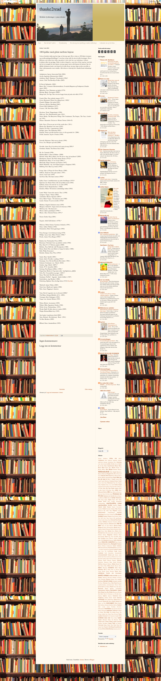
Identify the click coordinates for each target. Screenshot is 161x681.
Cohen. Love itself (110, 484)
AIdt (116, 458)
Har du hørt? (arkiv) (50, 43)
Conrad (119, 484)
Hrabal (104, 533)
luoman (82, 660)
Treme (119, 614)
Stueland (107, 605)
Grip (116, 520)
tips (107, 614)
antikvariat (100, 462)
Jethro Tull (100, 540)
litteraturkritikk (118, 553)
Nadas (109, 569)
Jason (107, 538)
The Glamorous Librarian (107, 149)
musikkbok (111, 567)
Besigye (119, 469)
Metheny (109, 564)
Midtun (113, 564)
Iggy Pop (110, 536)
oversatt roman (107, 581)
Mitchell (117, 564)
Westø (118, 625)
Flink (107, 510)
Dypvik (109, 497)
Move (120, 565)
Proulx (111, 586)
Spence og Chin (102, 603)
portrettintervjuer (110, 584)
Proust (115, 586)
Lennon (119, 549)
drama (111, 494)
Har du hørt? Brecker (107, 525)
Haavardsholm (101, 536)
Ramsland (100, 588)
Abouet (99, 458)
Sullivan (115, 605)
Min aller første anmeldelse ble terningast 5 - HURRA (114, 133)
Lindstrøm (100, 553)
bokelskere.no (103, 646)
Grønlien (100, 521)
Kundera (106, 547)
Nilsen (120, 571)
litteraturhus (110, 553)
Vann (120, 619)
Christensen (110, 483)
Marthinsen (100, 562)
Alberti (120, 458)
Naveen (117, 569)
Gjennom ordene (105, 422)
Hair (99, 523)
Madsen (115, 558)
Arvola (112, 464)
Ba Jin (99, 465)
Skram (110, 601)
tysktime (101, 618)
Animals (119, 460)
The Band (119, 610)
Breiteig (116, 475)
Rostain (119, 592)
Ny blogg (110, 355)
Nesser (107, 571)
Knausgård (114, 544)
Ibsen (106, 536)
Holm (106, 531)
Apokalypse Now (112, 462)
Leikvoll (115, 549)
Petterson (105, 583)
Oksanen (108, 579)
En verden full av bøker (106, 383)
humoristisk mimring (112, 533)
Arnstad (105, 464)
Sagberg (100, 595)
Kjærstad (105, 544)
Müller (116, 567)
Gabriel (116, 516)
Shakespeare (110, 599)
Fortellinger (101, 514)
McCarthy (119, 562)
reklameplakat (101, 590)
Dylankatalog (63, 43)
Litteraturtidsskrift (102, 555)
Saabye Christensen (102, 610)
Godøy (99, 520)
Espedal (100, 507)
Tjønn (109, 614)
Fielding (113, 508)
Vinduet (110, 623)
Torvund (116, 614)
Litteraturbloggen (105, 369)
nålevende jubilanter (112, 577)
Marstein (119, 560)
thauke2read (50, 9)
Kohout (99, 545)
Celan (105, 483)
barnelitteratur (111, 466)
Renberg (108, 590)
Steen (116, 603)
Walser (108, 625)
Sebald (114, 597)
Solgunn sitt (103, 131)
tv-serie (116, 616)
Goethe (103, 520)
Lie (105, 551)
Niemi (116, 571)
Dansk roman (114, 488)
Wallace (105, 625)
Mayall (114, 562)
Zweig (115, 627)
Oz (99, 583)
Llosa (105, 556)
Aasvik (119, 629)
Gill (114, 518)
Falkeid (104, 509)
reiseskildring (118, 588)
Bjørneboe (119, 472)
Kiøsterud (100, 544)
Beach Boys (108, 467)
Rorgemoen (115, 592)
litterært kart (101, 556)
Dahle (104, 488)
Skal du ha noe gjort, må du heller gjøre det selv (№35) (113, 63)
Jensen (119, 538)
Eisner (120, 499)
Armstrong (118, 462)
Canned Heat (118, 479)
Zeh (110, 627)
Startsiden (62, 389)
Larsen (118, 547)
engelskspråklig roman (114, 503)
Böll (106, 479)
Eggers (110, 499)
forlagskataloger (111, 512)
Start (39, 43)
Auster (119, 464)
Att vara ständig (104, 280)
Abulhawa (105, 458)
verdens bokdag (109, 621)
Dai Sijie (108, 488)
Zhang (112, 627)
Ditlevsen (115, 492)
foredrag (119, 510)
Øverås (104, 629)
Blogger (92, 660)
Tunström (112, 616)
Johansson (111, 540)
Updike (119, 618)
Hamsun (111, 523)
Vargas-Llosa (101, 621)
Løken (107, 558)
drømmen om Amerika (109, 496)
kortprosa (119, 546)
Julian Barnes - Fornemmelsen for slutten (112, 325)
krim (99, 547)
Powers (116, 584)
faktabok (100, 508)
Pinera (109, 583)
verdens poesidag (117, 621)
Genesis (111, 518)
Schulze (110, 597)
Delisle (105, 492)
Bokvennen (108, 475)
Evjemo (109, 507)
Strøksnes (103, 605)
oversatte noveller (117, 581)
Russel (105, 594)
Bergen (111, 469)
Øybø (107, 629)
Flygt (111, 510)
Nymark (119, 575)
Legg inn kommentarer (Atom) (54, 392)
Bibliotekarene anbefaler (107, 308)
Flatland (119, 508)
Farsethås (109, 508)
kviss (115, 547)
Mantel (104, 560)
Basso (99, 467)
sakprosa (105, 596)
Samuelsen (115, 596)
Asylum (102, 178)
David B (104, 490)
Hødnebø (116, 534)
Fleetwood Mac (101, 510)
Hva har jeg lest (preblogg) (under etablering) (83, 43)
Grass (109, 520)
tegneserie (109, 610)
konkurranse (109, 545)
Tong (112, 614)
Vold (113, 623)
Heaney (115, 527)
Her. (101, 151)
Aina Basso (103, 417)
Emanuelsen (118, 501)
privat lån (100, 586)
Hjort (99, 531)
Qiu (117, 586)
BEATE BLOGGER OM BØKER (109, 353)
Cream (103, 486)
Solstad (117, 601)
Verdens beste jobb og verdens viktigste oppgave (108, 294)
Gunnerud (110, 521)
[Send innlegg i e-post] (61, 335)
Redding (112, 588)
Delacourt (100, 492)
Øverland (100, 629)
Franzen (110, 516)
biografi (114, 472)
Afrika (111, 458)
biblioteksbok (103, 471)
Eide (117, 499)
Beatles (114, 467)
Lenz (99, 551)
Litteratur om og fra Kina (107, 43)
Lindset (119, 551)
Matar (111, 562)
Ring (106, 592)
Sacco (120, 594)
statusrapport (110, 603)
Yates (102, 627)
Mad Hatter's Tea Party (107, 245)
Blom (113, 473)
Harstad (116, 525)
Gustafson (115, 521)
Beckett (99, 469)
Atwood (116, 464)
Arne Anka (100, 464)
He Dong (104, 527)
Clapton (119, 483)
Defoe (120, 490)
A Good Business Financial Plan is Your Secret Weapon (109, 371)
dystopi (113, 498)
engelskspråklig (101, 503)
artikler (109, 464)
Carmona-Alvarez (114, 481)
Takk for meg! (111, 392)
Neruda (103, 571)
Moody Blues (104, 565)
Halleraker (106, 523)
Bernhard (115, 469)
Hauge (119, 525)
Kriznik (102, 547)
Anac (106, 460)
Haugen (100, 527)
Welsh (115, 625)
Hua (107, 533)
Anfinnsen (115, 460)
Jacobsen (103, 538)
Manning (100, 560)
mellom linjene (104, 187)
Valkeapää (104, 619)
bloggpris (109, 473)
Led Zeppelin (110, 549)
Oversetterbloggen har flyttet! (107, 341)
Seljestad (119, 597)
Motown (116, 565)
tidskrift (103, 614)
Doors (104, 494)
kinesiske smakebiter (108, 542)
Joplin (115, 540)
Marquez (114, 560)
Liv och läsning (112, 162)
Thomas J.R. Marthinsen (107, 60)
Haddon (119, 521)
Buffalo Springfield (106, 477)
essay (104, 507)
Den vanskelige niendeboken (107, 234)
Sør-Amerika (114, 608)
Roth (99, 594)
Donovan (100, 494)
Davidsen (109, 490)
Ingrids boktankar (105, 160)
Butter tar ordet (104, 79)
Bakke (105, 465)
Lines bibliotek (104, 233)
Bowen (113, 475)
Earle (99, 499)
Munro (100, 567)
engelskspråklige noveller (105, 505)
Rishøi (111, 592)
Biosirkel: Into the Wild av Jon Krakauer (113, 217)
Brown (120, 475)
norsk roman (103, 575)
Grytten (119, 520)
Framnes (105, 516)
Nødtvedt (105, 577)
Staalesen (111, 605)
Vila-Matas (105, 623)
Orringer (112, 579)
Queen (120, 586)
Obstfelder (103, 579)
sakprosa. (110, 595)
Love (117, 556)
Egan (102, 499)
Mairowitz (119, 558)
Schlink (106, 597)
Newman (112, 571)
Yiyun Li (106, 627)
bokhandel (103, 475)
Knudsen (119, 544)
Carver (99, 483)
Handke (115, 523)
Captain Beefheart (105, 481)
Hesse (120, 529)
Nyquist (100, 577)
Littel (106, 553)
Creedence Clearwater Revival (111, 486)
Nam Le (113, 569)
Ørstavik (119, 627)
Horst (113, 531)
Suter (99, 606)
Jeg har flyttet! (104, 409)
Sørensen (119, 608)
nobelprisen (101, 573)
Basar (120, 466)
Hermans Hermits (110, 529)
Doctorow (119, 492)
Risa (108, 592)
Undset (115, 618)
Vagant (100, 619)
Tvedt (120, 616)
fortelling (119, 512)
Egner (113, 499)
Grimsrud (113, 520)
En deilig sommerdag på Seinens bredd (113, 115)
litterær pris (111, 555)
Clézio (99, 484)
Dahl (101, 488)
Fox (114, 514)
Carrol (120, 481)
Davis (113, 490)
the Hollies (100, 612)
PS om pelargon (104, 281)
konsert (114, 546)
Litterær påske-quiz (113, 264)
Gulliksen (105, 522)
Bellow (103, 469)
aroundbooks (104, 113)
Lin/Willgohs (110, 551)
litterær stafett (118, 555)
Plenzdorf (119, 583)
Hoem (102, 531)
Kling (109, 544)
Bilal (111, 472)
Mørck (120, 567)
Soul (120, 601)
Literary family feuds (105, 179)
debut (116, 490)
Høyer (120, 534)
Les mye (102, 96)
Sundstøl (119, 605)
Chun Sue (115, 483)
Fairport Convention (116, 507)
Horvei (117, 531)
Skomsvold (105, 601)
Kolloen (104, 545)
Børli (109, 479)
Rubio (102, 594)
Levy (103, 551)
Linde (115, 551)
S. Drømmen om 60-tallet (113, 594)
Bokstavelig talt (104, 215)
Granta (106, 520)
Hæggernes (109, 534)
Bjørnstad (104, 473)
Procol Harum (106, 586)
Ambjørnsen (101, 460)
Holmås (110, 531)
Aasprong (115, 629)
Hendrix (104, 529)
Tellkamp (114, 610)
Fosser (108, 514)
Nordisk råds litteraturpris (113, 573)
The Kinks (106, 612)
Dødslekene (118, 498)
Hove (120, 531)
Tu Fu (108, 616)
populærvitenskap (102, 584)
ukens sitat (107, 618)
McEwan (100, 564)
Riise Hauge (101, 592)
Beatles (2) (118, 467)
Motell (112, 565)
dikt (108, 492)
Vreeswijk (100, 625)
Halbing (102, 523)
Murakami (105, 567)
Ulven (112, 618)
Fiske (116, 509)
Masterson (106, 562)
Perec (101, 583)
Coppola (100, 486)
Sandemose (101, 597)
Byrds (114, 477)
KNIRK (102, 408)
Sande (120, 595)
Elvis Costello (111, 501)
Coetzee (103, 484)
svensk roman (106, 606)
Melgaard (105, 564)
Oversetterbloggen (105, 339)
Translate (111, 639)
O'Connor (119, 577)
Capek (99, 481)
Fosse (105, 514)
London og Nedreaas (111, 556)
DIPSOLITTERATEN (106, 262)
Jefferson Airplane (113, 538)
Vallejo (109, 619)
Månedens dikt (102, 569)
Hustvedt (119, 533)
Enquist (119, 505)
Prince (120, 584)
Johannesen (106, 540)
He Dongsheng (110, 527)
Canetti (113, 479)
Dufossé (116, 496)
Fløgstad (115, 510)
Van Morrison (115, 619)
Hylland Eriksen (102, 534)
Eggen (106, 499)
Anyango (105, 462)
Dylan (105, 498)
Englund (115, 505)
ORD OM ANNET (105, 391)
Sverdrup (113, 606)
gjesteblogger (118, 518)
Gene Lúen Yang (105, 518)
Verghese (100, 623)
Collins (116, 484)
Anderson (110, 460)
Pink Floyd (114, 583)
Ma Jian (111, 558)
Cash (103, 483)
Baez (103, 465)
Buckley (100, 477)
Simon (115, 599)
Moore (109, 566)
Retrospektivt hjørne (115, 590)
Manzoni (109, 560)
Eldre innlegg (88, 389)
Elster (104, 501)
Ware (112, 625)
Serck (106, 599)
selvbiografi (101, 599)
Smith (113, 601)
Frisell (113, 516)
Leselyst (102, 292)
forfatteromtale (101, 512)
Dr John (107, 494)
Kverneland (111, 547)
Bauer (103, 467)
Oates (99, 579)
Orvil (116, 579)
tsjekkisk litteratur (102, 616)
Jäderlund (119, 540)
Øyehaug (111, 629)
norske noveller (113, 575)
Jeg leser (102, 322)
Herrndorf (116, 529)
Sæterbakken (107, 608)
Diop (111, 492)
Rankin (106, 588)
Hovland (100, 533)
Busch (112, 477)
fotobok (111, 514)
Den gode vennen (116, 189)
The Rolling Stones (114, 612)
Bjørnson (100, 473)
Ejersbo (100, 501)
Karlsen (99, 542)
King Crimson (118, 542)
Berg (107, 469)
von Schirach (118, 623)
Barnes (116, 466)
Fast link (70, 281)
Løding (104, 558)
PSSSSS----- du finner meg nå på (108, 384)
